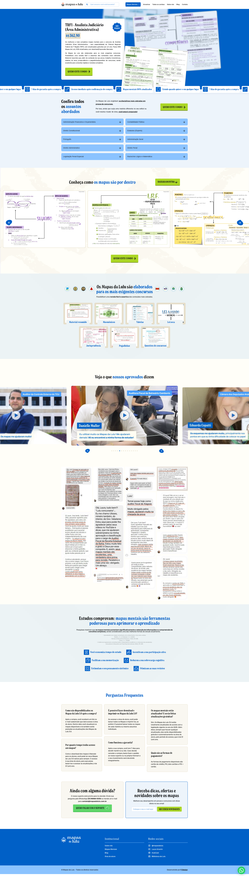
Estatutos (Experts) (134, 130)
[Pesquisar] (87, 4)
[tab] (92, 122)
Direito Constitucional (71, 130)
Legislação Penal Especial (73, 156)
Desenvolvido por (177, 870)
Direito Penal (132, 148)
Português (67, 139)
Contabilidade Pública (135, 122)
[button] (9, 222)
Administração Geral (135, 139)
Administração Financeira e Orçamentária (79, 122)
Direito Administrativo (71, 148)
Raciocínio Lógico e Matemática (139, 156)
